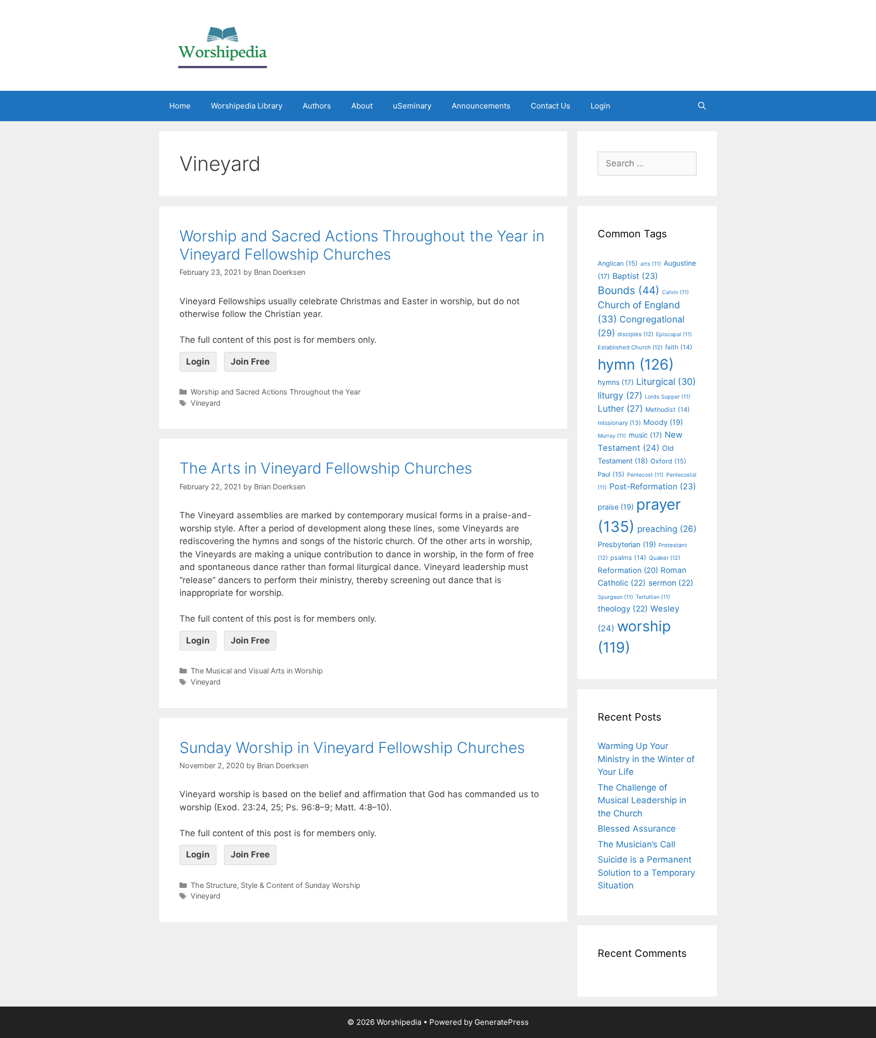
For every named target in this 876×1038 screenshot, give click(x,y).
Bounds (629, 290)
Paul (611, 474)
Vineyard (206, 403)
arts (650, 264)
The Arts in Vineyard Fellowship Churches (325, 468)
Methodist (667, 409)
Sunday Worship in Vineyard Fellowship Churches (352, 747)
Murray (612, 436)
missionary (619, 422)
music (645, 435)
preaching (667, 529)
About (362, 106)
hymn (636, 364)
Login (600, 106)
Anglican (618, 263)
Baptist (635, 276)
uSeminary (412, 106)
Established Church (630, 347)
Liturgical (666, 381)
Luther (620, 408)
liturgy (620, 395)
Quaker (664, 557)
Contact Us (550, 106)
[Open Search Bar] (702, 106)
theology (623, 609)
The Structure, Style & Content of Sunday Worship (275, 885)
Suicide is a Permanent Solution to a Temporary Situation (646, 872)
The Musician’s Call (636, 844)
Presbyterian (627, 544)
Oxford (668, 461)
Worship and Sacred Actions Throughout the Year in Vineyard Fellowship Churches (361, 245)
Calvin (675, 292)
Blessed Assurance (637, 829)
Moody (663, 422)
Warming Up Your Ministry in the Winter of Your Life (646, 759)
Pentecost (645, 475)
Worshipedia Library (246, 106)
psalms (628, 557)
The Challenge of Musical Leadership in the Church (642, 800)
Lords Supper (667, 396)
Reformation (628, 570)
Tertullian (653, 597)
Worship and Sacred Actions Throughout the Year (275, 391)
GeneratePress (501, 1022)
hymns (616, 382)
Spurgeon (615, 597)
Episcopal (674, 334)
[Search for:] (647, 163)
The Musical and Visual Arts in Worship (257, 670)
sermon (671, 583)
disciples (635, 334)
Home (180, 106)
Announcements (481, 106)
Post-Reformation (652, 486)
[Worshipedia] (222, 45)
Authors (317, 106)
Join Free (250, 361)
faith (678, 347)
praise (616, 507)
